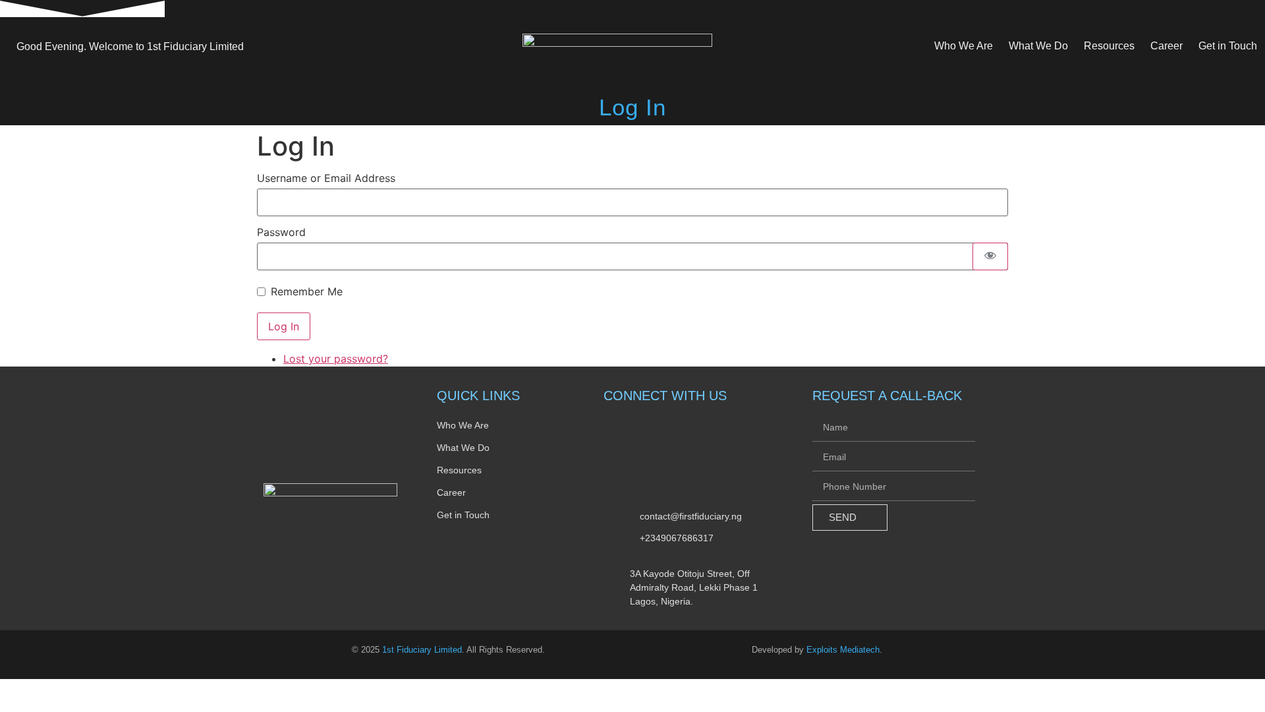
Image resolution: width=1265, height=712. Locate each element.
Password (281, 232)
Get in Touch (1227, 45)
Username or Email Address (326, 178)
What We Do (1038, 45)
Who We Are (963, 45)
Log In (283, 326)
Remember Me (307, 291)
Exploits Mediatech (843, 650)
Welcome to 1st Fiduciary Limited (130, 47)
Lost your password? (335, 358)
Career (1166, 45)
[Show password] (990, 256)
